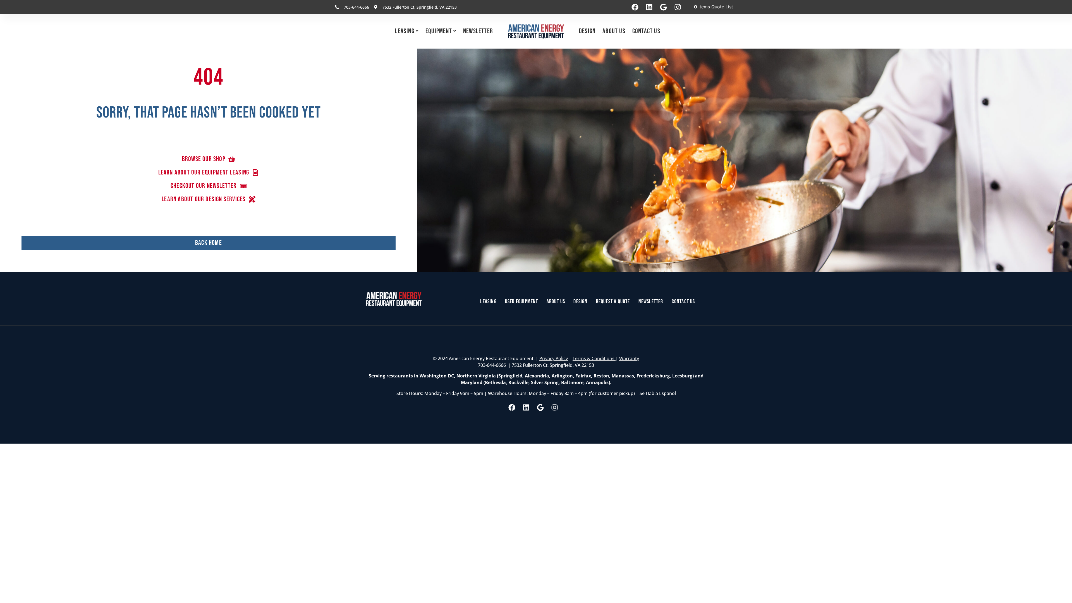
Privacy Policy (553, 358)
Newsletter (478, 31)
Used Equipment (521, 301)
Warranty (629, 358)
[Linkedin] (649, 7)
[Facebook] (635, 7)
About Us (613, 31)
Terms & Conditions (594, 358)
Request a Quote (613, 301)
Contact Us (646, 31)
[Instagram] (678, 7)
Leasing (404, 31)
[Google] (663, 7)
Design (587, 31)
